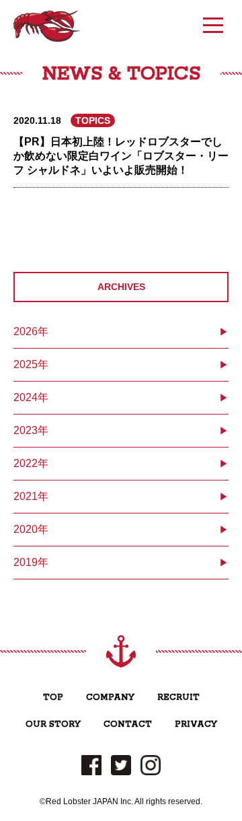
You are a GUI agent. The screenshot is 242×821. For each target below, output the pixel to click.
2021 (25, 496)
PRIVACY (196, 724)
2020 (25, 529)
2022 (25, 463)
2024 (25, 397)
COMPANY (110, 697)
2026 (25, 331)
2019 (25, 562)
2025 (25, 364)
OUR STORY (53, 724)
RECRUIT (178, 697)
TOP (53, 697)
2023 (25, 430)
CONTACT (128, 724)
